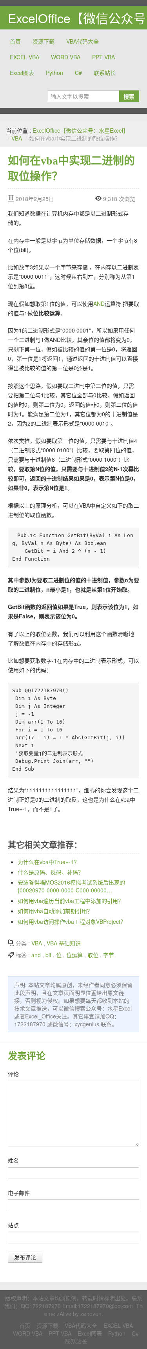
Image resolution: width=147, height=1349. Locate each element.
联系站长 (105, 73)
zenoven (91, 1314)
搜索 (128, 96)
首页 (15, 41)
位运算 (74, 955)
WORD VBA (65, 57)
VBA (16, 138)
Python (54, 73)
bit (48, 955)
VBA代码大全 (82, 41)
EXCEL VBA (24, 57)
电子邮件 (19, 1193)
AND (99, 303)
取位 (92, 955)
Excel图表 (22, 73)
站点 (13, 1225)
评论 (13, 1074)
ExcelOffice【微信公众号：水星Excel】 (81, 130)
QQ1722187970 (41, 1306)
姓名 (13, 1160)
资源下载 (43, 41)
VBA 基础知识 (64, 943)
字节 (108, 955)
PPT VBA (103, 57)
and (36, 955)
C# (78, 73)
